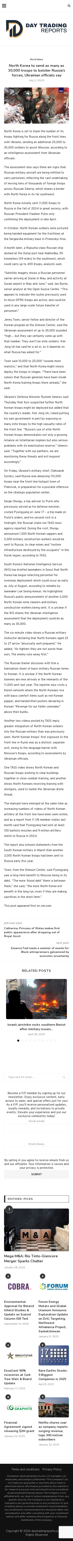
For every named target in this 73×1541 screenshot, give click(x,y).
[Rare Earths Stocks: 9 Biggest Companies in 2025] (54, 1355)
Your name (36, 1121)
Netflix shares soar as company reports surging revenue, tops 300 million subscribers (53, 1431)
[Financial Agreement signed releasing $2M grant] (19, 1407)
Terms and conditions (25, 1470)
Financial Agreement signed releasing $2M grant (19, 1427)
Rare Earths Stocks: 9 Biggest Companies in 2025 (53, 1375)
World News (36, 59)
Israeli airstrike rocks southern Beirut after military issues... (36, 1027)
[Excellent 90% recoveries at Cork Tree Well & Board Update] (19, 1355)
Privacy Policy (52, 1470)
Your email (36, 1144)
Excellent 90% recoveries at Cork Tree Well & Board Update (18, 1377)
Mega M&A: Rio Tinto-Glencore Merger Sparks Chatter (31, 1258)
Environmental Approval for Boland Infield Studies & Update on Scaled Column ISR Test (19, 1310)
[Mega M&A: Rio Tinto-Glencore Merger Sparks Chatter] (36, 1230)
